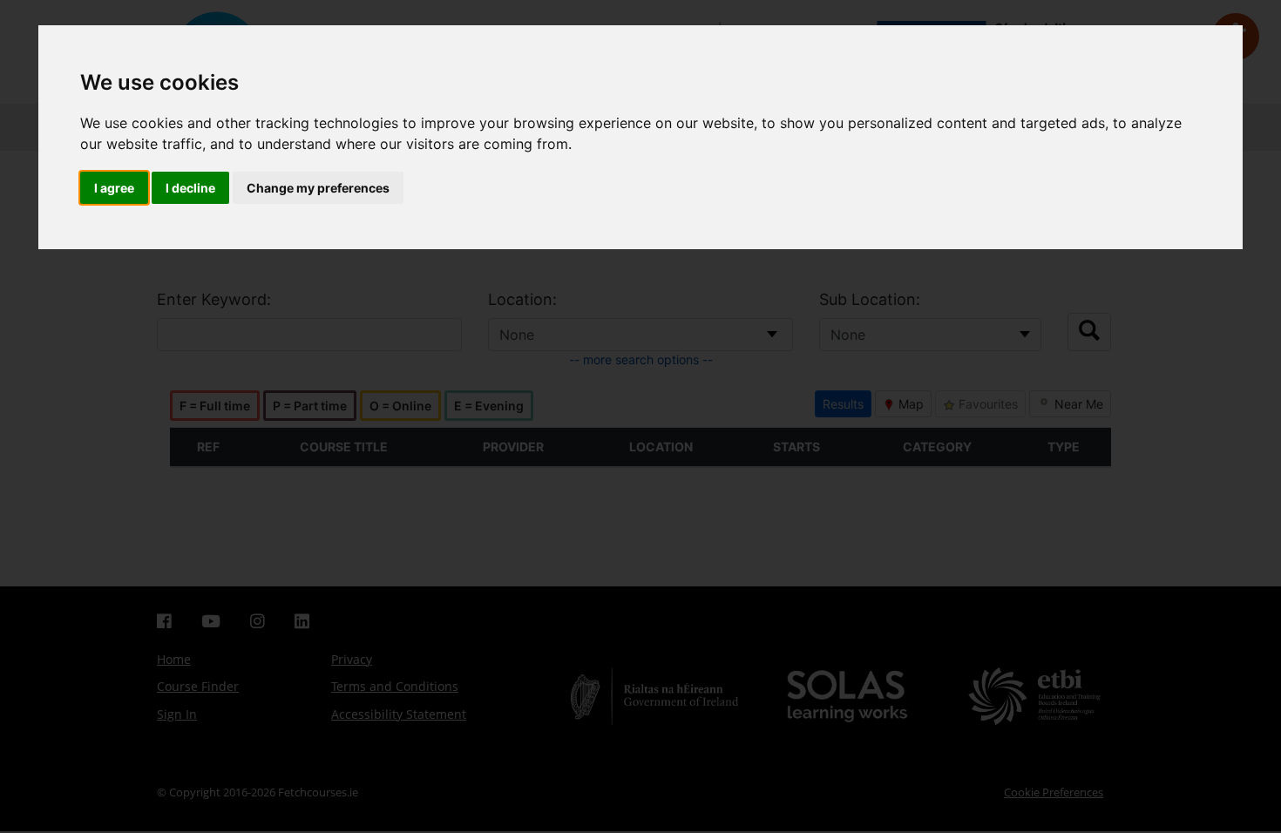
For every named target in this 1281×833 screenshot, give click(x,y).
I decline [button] (190, 187)
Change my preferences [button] (318, 187)
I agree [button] (114, 187)
